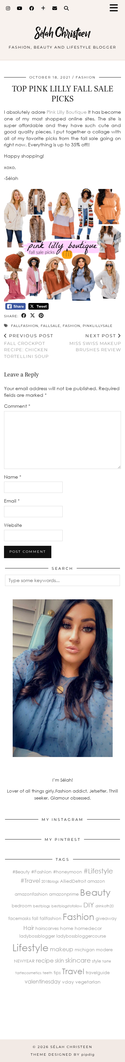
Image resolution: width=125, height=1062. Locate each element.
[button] (116, 8)
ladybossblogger (37, 936)
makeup (61, 949)
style (96, 961)
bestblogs (41, 906)
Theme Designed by (63, 1054)
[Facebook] (31, 8)
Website (13, 525)
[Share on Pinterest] (41, 316)
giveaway (106, 918)
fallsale (50, 326)
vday (68, 982)
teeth (47, 973)
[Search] (66, 8)
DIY (88, 905)
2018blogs (50, 881)
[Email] (54, 8)
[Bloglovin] (43, 8)
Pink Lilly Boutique (67, 112)
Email (12, 501)
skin (59, 960)
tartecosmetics (28, 973)
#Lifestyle (98, 871)
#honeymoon (67, 871)
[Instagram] (8, 8)
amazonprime (64, 894)
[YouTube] (20, 8)
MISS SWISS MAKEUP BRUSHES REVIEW (95, 342)
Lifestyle (30, 947)
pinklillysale (98, 326)
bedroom (22, 905)
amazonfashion (31, 894)
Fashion (86, 77)
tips (57, 972)
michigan (85, 949)
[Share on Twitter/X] (32, 316)
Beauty (95, 892)
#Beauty (21, 871)
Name (12, 477)
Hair (28, 927)
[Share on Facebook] (24, 316)
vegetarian (88, 982)
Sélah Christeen (62, 33)
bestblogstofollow (66, 906)
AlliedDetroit (73, 881)
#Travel (30, 880)
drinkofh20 (104, 906)
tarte (106, 961)
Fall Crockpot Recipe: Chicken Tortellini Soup (28, 346)
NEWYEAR (24, 961)
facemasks (19, 918)
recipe (45, 960)
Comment (17, 406)
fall (35, 918)
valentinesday (43, 981)
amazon (96, 881)
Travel (73, 971)
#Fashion (41, 871)
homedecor (88, 928)
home (66, 928)
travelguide (98, 972)
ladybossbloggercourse (81, 936)
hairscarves (47, 928)
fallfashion (24, 326)
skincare (78, 960)
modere (104, 949)
